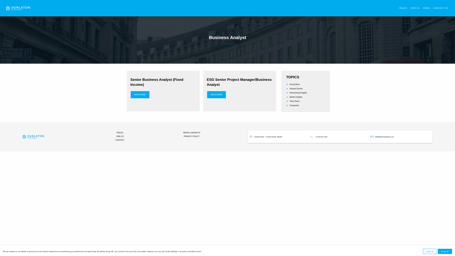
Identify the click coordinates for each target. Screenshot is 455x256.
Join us (415, 8)
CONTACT (120, 140)
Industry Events (296, 89)
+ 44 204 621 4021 (321, 137)
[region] (227, 250)
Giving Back (295, 84)
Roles (403, 8)
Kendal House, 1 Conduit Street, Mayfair (268, 137)
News (426, 8)
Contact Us (440, 8)
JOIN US (120, 136)
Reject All (429, 251)
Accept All (445, 251)
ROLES (120, 133)
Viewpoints (294, 105)
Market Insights (296, 97)
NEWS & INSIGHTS (191, 133)
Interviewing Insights (298, 93)
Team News (295, 101)
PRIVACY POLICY (192, 136)
